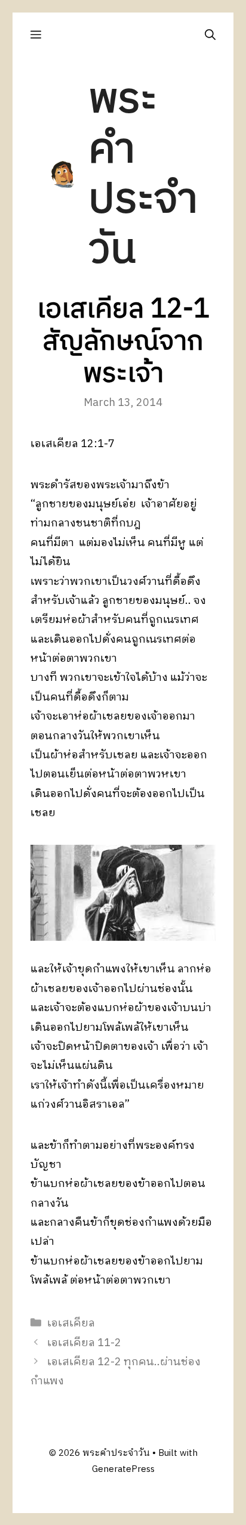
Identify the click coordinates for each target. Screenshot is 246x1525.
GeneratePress (123, 1469)
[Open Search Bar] (210, 35)
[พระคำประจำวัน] (63, 175)
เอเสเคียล (71, 1323)
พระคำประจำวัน (143, 175)
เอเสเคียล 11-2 (84, 1343)
